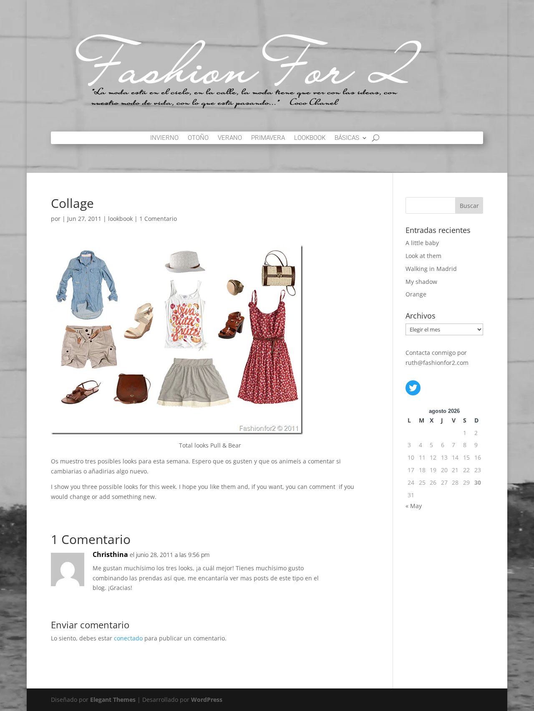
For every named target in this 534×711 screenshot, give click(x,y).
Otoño (198, 138)
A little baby (422, 243)
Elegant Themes (113, 699)
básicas (347, 138)
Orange (416, 294)
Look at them (423, 256)
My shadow (421, 282)
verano (230, 138)
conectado (128, 638)
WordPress (206, 699)
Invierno (164, 138)
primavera (268, 138)
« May (414, 506)
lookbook (309, 138)
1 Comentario (158, 219)
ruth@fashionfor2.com (437, 363)
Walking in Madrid (431, 269)
